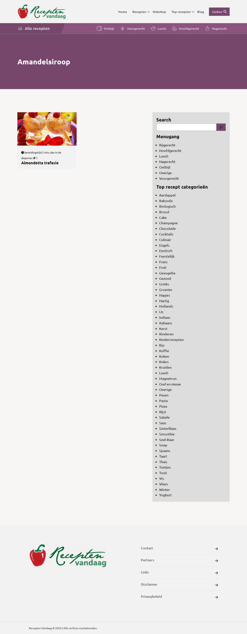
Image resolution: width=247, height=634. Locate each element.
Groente (165, 289)
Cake (163, 217)
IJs (161, 312)
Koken (164, 356)
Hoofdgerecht (189, 28)
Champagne (168, 223)
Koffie (164, 351)
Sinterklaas (167, 428)
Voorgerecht (136, 28)
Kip (161, 345)
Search (163, 120)
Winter (164, 489)
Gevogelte (167, 273)
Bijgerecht (167, 145)
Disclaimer (149, 584)
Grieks (164, 284)
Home (122, 11)
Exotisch (165, 251)
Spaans (164, 451)
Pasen (163, 395)
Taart (163, 456)
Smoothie (167, 434)
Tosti (163, 473)
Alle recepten (37, 28)
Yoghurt (165, 495)
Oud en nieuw (170, 384)
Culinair (165, 240)
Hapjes (164, 295)
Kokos (164, 362)
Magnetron (168, 378)
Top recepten (181, 11)
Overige (165, 173)
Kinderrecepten (171, 339)
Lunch (162, 28)
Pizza (163, 406)
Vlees (163, 484)
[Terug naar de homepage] (41, 11)
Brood (164, 212)
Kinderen (166, 334)
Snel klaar (166, 440)
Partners (147, 560)
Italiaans (165, 323)
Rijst (162, 412)
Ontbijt (109, 28)
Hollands (166, 306)
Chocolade (167, 228)
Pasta (163, 401)
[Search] (221, 127)
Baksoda (166, 201)
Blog (200, 11)
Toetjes (165, 467)
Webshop (159, 11)
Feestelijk (166, 256)
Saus (162, 423)
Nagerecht (219, 28)
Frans (163, 262)
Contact (147, 548)
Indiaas (164, 317)
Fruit (163, 267)
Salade (164, 417)
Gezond (165, 278)
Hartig (164, 301)
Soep (163, 445)
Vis (161, 478)
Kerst (163, 328)
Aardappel (167, 195)
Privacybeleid (151, 596)
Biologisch (167, 206)
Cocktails (166, 234)
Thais (163, 462)
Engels (164, 245)
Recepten (139, 11)
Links (145, 572)
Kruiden (165, 367)
